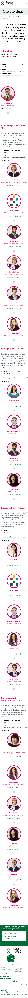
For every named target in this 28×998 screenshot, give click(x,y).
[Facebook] (2, 984)
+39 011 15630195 (15, 406)
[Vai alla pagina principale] (7, 3)
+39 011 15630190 (9, 109)
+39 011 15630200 (15, 185)
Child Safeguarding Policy (6, 976)
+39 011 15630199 (15, 216)
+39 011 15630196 (15, 495)
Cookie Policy (11, 981)
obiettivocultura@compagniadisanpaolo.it (13, 71)
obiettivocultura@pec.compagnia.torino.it (13, 76)
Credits (22, 981)
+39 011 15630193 (15, 278)
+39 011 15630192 (15, 654)
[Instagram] (11, 984)
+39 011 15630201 (15, 247)
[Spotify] (26, 984)
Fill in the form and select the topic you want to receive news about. (12, 935)
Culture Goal (4, 18)
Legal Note (17, 981)
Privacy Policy (3, 981)
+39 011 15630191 (15, 757)
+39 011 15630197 (15, 880)
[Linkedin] (16, 984)
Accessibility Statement (5, 978)
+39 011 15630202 (15, 308)
